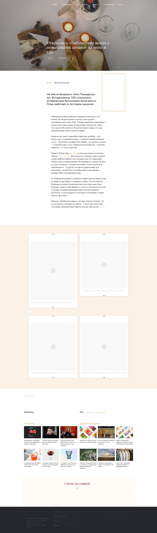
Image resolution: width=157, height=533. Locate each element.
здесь (102, 207)
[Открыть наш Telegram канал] (124, 513)
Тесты (121, 4)
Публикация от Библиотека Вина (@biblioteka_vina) (45, 372)
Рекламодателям (59, 516)
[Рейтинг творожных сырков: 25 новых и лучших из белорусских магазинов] (124, 432)
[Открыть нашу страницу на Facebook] (114, 513)
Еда (77, 4)
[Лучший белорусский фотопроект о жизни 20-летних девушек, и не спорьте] (68, 432)
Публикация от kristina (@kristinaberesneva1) (96, 290)
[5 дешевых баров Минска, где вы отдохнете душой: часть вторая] (50, 455)
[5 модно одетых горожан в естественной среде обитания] (50, 432)
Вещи (86, 4)
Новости (95, 4)
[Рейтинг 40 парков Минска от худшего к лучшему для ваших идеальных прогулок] (88, 455)
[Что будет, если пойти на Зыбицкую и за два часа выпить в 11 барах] (68, 455)
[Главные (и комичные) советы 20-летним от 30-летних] (106, 455)
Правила (56, 526)
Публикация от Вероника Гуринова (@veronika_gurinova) (46, 302)
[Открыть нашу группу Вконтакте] (109, 513)
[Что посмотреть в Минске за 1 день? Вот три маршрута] (106, 432)
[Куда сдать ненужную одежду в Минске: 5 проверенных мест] (124, 455)
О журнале (57, 512)
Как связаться (58, 521)
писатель (73, 153)
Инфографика (108, 4)
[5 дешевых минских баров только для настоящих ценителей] (32, 455)
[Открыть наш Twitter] (119, 513)
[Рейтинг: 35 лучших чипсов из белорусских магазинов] (88, 432)
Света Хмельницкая (61, 83)
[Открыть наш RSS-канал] (129, 513)
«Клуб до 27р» (64, 156)
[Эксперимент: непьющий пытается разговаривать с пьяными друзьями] (32, 432)
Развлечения (67, 4)
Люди (55, 4)
